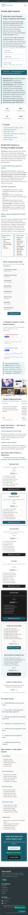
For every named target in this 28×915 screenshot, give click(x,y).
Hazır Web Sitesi (7, 242)
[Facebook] (17, 1)
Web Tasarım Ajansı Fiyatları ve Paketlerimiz (14, 133)
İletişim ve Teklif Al (8, 139)
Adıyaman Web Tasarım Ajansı (10, 796)
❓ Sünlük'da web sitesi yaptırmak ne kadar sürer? (14, 729)
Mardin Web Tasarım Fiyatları (10, 810)
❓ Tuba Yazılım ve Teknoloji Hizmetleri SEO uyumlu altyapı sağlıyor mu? (12, 710)
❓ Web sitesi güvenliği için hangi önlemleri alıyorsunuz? (14, 717)
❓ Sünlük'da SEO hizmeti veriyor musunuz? (11, 743)
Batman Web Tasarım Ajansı (10, 789)
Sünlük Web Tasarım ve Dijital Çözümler (13, 127)
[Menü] (25, 5)
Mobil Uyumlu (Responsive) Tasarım (20, 243)
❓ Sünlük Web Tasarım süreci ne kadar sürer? (13, 704)
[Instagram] (22, 1)
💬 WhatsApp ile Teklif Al (14, 489)
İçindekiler (7, 124)
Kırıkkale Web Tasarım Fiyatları (10, 805)
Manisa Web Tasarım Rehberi (10, 774)
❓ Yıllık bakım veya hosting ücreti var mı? (14, 723)
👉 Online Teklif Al (14, 857)
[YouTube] (26, 1)
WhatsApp (9, 373)
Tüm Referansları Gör (14, 313)
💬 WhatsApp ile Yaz (20, 907)
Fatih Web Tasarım (8, 764)
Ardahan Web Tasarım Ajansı (10, 795)
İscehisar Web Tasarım (8, 760)
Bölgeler (3, 893)
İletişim (4, 879)
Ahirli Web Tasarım (8, 766)
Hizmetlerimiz (5, 887)
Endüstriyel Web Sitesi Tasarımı (10, 825)
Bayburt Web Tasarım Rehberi (10, 776)
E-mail (5, 903)
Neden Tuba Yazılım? (9, 131)
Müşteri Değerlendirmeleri (10, 129)
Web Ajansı (6, 248)
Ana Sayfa (4, 885)
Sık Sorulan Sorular (8, 135)
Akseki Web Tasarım (8, 759)
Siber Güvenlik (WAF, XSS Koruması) (20, 251)
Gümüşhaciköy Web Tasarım (10, 762)
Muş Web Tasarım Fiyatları (9, 808)
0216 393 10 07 (6, 1)
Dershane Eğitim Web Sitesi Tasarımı (12, 823)
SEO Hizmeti (19, 254)
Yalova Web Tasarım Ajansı (9, 791)
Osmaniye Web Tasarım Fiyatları (11, 812)
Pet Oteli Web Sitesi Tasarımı (10, 829)
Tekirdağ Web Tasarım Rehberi (10, 781)
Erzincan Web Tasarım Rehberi (10, 777)
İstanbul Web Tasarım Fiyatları (10, 806)
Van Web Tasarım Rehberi (9, 779)
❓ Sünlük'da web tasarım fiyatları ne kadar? (12, 736)
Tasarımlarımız (5, 889)
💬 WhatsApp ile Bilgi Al (14, 647)
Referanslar (4, 891)
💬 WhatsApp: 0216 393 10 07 (14, 852)
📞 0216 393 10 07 (14, 848)
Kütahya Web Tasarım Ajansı (10, 793)
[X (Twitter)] (20, 1)
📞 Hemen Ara (21, 911)
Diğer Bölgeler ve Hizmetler (10, 137)
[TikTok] (24, 1)
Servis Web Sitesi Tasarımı (9, 827)
